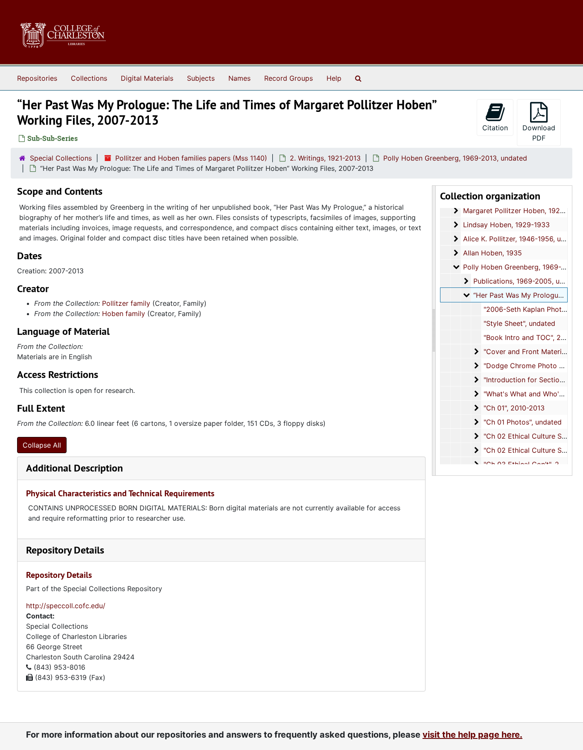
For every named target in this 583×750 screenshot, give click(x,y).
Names (239, 78)
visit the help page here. (472, 734)
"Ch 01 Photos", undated (523, 422)
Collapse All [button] (42, 445)
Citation (495, 127)
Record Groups (288, 78)
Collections (89, 78)
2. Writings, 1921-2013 (325, 158)
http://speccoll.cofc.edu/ (65, 605)
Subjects (201, 78)
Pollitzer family (126, 303)
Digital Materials (147, 78)
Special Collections (61, 158)
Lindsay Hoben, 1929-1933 (506, 224)
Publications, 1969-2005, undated (527, 281)
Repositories (37, 78)
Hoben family (123, 313)
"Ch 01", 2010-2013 (514, 408)
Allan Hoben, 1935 (492, 253)
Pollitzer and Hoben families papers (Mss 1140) (191, 158)
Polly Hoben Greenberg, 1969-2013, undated (455, 158)
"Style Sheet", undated (519, 323)
